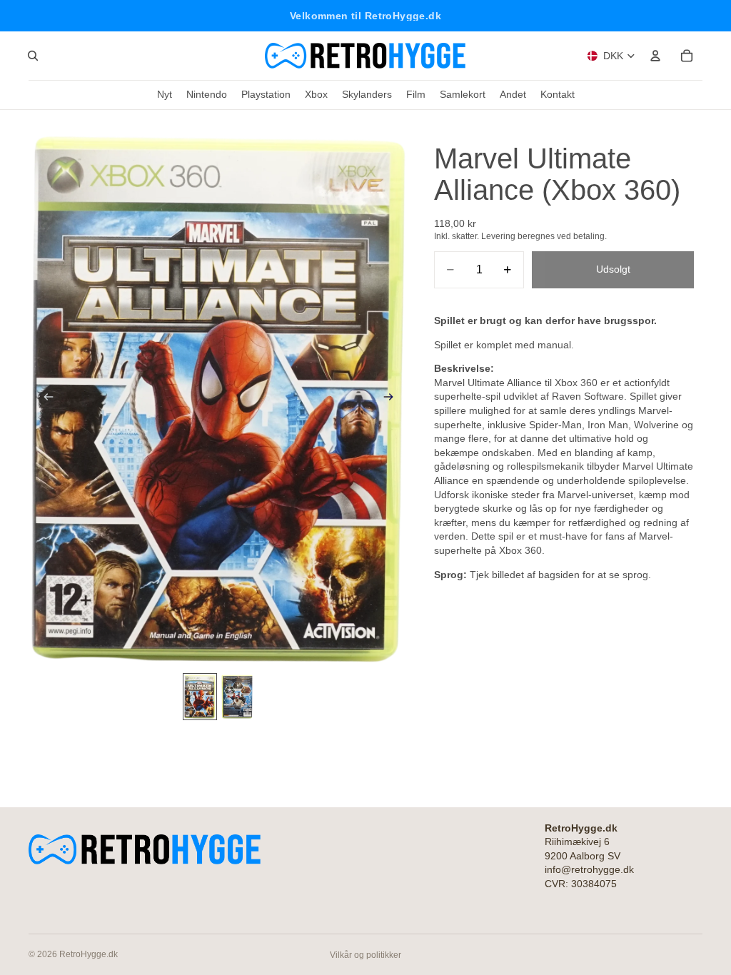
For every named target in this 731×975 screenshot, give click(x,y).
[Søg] (33, 55)
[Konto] (655, 55)
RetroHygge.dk (88, 954)
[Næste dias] (392, 399)
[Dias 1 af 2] (200, 697)
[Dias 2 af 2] (237, 697)
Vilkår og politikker (365, 955)
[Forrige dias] (44, 399)
